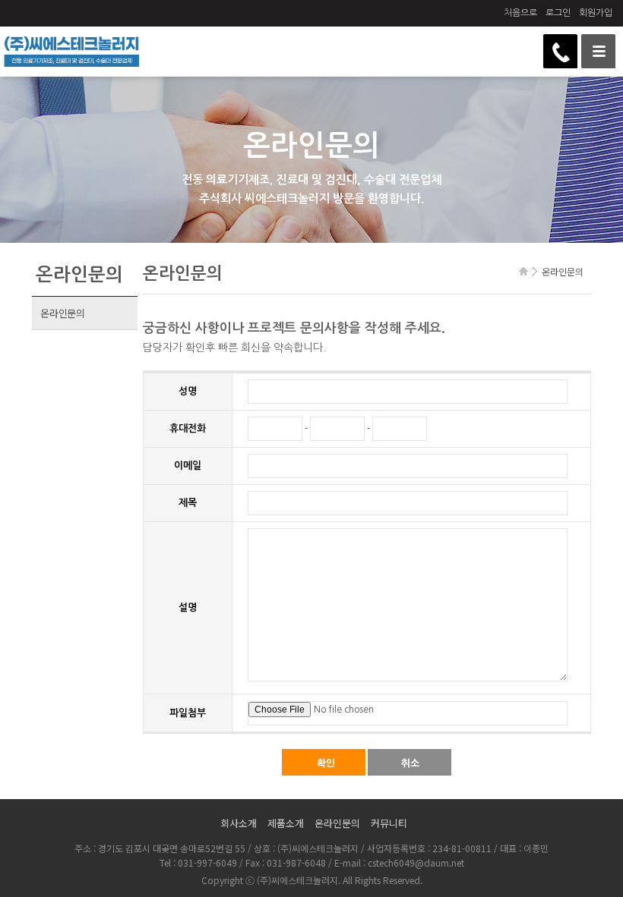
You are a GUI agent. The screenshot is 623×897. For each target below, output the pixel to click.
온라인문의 (62, 313)
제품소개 (285, 823)
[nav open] (598, 51)
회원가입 (595, 12)
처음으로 (520, 12)
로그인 (558, 12)
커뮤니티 (389, 823)
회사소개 (238, 823)
